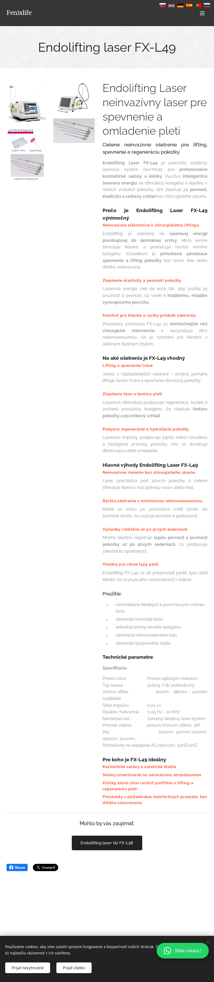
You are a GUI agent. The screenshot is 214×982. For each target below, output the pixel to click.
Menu (202, 13)
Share (20, 867)
